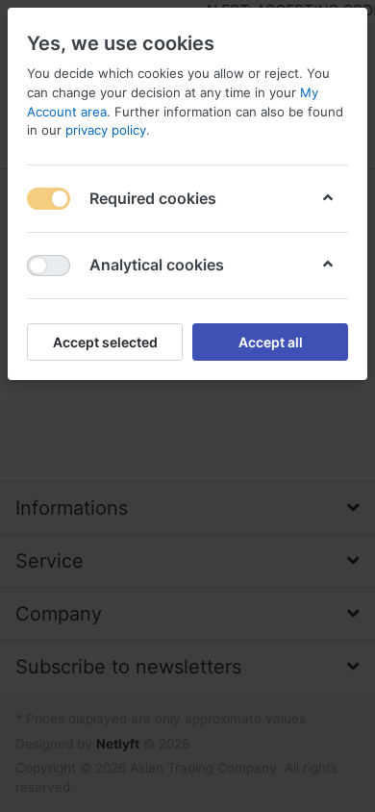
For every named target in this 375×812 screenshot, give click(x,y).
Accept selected (105, 342)
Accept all (270, 342)
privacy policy (105, 130)
